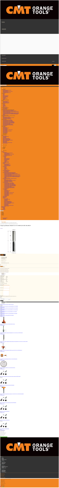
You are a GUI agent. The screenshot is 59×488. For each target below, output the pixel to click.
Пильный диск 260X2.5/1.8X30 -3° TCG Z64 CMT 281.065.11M (7, 367)
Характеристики (3, 273)
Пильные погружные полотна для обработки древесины (11, 173)
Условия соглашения (4, 459)
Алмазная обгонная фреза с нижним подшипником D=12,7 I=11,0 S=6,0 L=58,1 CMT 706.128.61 (11, 332)
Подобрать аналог (2, 307)
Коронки (3, 100)
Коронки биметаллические (6, 102)
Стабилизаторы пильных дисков (7, 92)
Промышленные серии (7, 154)
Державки (4, 104)
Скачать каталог (5, 150)
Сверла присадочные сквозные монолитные (9, 187)
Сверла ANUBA (5, 127)
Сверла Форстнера (5, 128)
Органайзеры (4, 137)
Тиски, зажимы (5, 133)
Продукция (3, 151)
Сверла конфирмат (5, 130)
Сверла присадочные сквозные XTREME (8, 124)
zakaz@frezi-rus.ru (2, 484)
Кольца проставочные (6, 159)
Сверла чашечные (5, 125)
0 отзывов (1, 228)
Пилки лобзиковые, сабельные (5, 107)
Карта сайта (3, 463)
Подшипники (4, 97)
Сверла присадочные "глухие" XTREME (8, 120)
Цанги (4, 106)
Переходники (6, 168)
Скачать (2, 457)
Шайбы (4, 99)
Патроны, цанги (3, 103)
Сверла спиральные (5, 131)
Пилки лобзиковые (5, 108)
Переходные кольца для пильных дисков (7, 91)
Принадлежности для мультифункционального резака (8, 109)
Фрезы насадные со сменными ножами (7, 142)
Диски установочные (5, 90)
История (4, 208)
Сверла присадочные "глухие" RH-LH (8, 182)
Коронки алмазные (5, 101)
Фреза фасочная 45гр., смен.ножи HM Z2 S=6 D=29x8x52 (7, 315)
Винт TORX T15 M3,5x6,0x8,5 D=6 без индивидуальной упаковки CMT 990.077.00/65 (10, 376)
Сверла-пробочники (5, 132)
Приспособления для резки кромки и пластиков (8, 117)
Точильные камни (5, 196)
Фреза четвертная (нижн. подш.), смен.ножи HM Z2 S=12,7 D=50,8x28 (8, 311)
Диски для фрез (6, 198)
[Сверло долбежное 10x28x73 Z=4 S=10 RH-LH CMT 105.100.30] (12, 253)
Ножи (3, 116)
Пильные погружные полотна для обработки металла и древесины (11, 111)
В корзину (2, 266)
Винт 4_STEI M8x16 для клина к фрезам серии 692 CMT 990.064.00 (8, 402)
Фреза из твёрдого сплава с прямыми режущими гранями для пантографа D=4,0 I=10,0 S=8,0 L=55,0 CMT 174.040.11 (14, 341)
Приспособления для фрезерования (7, 118)
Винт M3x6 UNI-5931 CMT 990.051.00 (4, 411)
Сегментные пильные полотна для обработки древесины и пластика (11, 113)
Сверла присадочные (4, 119)
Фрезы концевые (6, 204)
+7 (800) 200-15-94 (4, 29)
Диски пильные (3, 89)
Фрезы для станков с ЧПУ (6, 140)
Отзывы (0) (3, 274)
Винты (4, 93)
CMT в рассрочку (4, 206)
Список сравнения (5, 56)
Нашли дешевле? (4, 261)
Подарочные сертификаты (5, 466)
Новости (3, 214)
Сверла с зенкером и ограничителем (8, 193)
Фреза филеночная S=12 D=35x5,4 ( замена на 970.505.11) (7, 304)
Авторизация (3, 22)
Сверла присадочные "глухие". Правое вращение (9, 122)
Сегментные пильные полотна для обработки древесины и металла (11, 112)
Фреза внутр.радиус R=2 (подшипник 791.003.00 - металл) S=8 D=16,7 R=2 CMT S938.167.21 (11, 350)
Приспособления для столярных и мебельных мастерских (8, 115)
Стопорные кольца (5, 98)
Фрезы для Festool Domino (6, 138)
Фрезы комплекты (5, 141)
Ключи (5, 157)
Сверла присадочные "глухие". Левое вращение (10, 184)
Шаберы (4, 114)
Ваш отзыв (1, 295)
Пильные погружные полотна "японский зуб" (8, 110)
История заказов (3, 470)
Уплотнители (4, 134)
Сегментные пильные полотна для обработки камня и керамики (11, 176)
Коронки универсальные (7, 165)
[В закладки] (3, 266)
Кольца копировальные (5, 95)
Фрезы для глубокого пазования (8, 201)
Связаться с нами (4, 462)
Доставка (4, 207)
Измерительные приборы (6, 162)
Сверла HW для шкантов (7, 190)
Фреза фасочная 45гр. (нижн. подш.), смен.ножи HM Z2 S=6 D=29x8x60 (8, 313)
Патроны (4, 105)
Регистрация (4, 218)
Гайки (3, 94)
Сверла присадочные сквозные (6, 123)
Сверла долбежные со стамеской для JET (8, 129)
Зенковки (4, 126)
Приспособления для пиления (7, 179)
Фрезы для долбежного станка (6, 139)
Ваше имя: (1, 285)
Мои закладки (3, 471)
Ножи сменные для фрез (6, 136)
